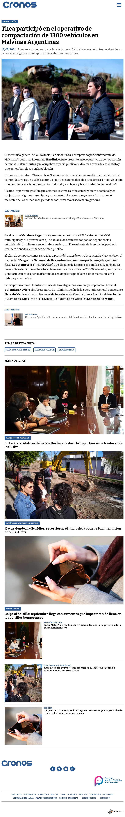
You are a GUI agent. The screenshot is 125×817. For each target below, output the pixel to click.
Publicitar (73, 798)
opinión (63, 798)
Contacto (105, 798)
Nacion (54, 794)
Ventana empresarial (23, 798)
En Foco (83, 794)
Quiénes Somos (89, 798)
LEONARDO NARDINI (44, 350)
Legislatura (30, 794)
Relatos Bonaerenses (46, 798)
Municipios (43, 794)
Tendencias (95, 794)
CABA (63, 794)
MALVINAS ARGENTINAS (18, 350)
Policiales (108, 794)
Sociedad (72, 794)
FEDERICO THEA (66, 350)
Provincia (17, 794)
